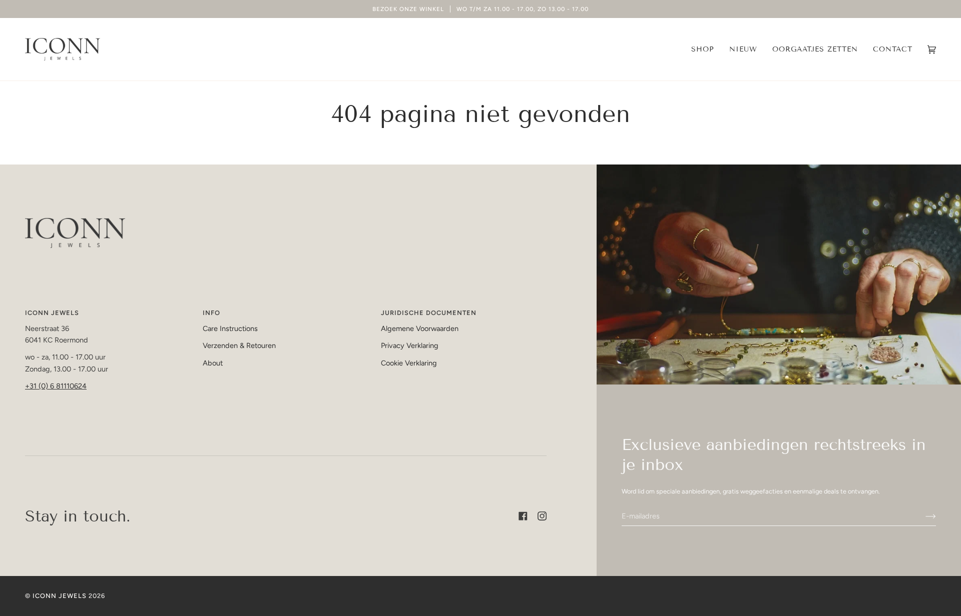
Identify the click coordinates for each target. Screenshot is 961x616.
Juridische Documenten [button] (428, 312)
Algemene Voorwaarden (419, 328)
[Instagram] (542, 516)
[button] (703, 49)
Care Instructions (230, 328)
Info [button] (211, 312)
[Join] (922, 516)
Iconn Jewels (60, 596)
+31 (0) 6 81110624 (56, 386)
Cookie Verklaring (409, 363)
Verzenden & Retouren (239, 345)
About (213, 363)
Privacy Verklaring (409, 345)
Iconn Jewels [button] (52, 312)
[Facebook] (523, 516)
